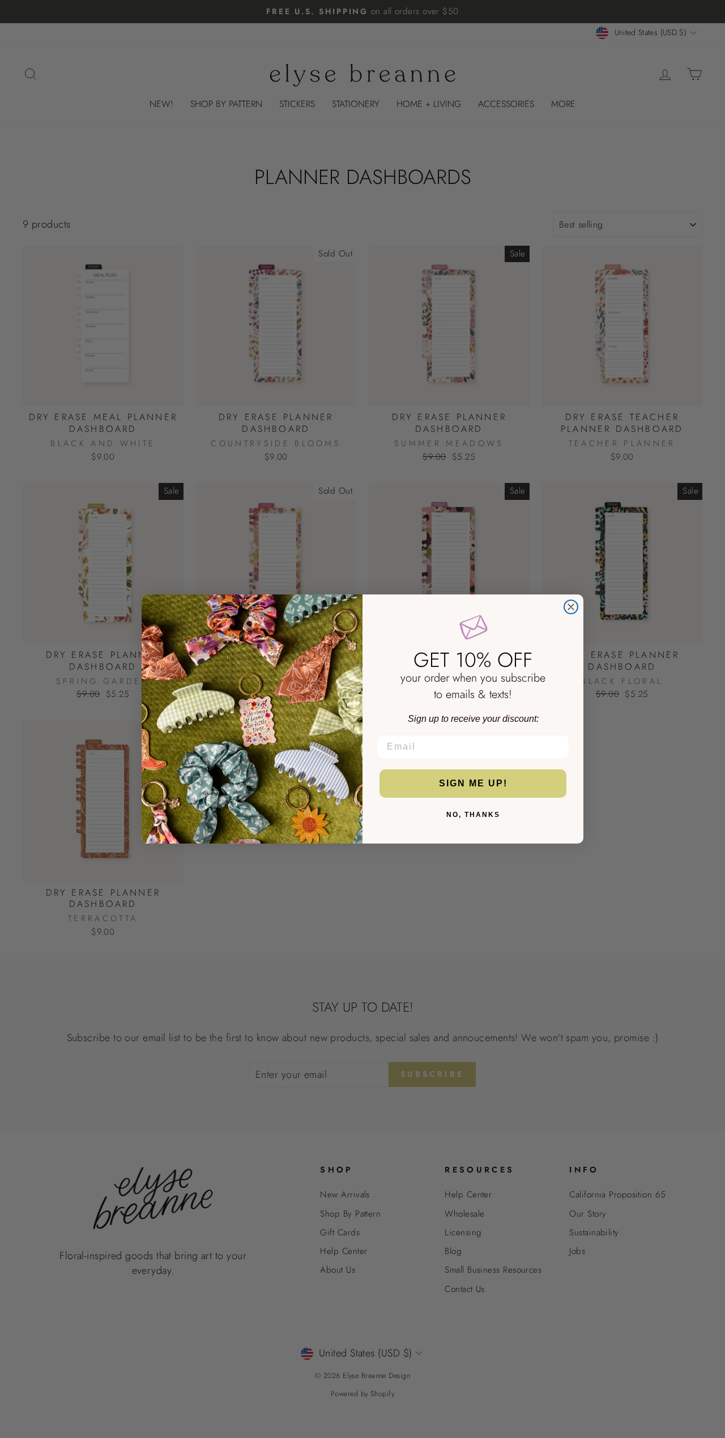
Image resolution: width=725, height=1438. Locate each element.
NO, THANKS (473, 815)
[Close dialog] (571, 607)
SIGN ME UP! (473, 783)
